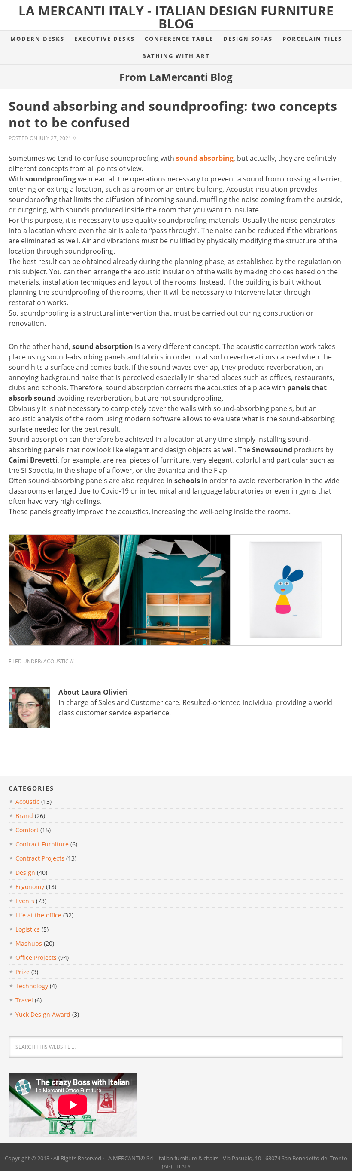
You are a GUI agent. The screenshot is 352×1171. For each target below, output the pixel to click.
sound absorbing (205, 158)
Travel (24, 1000)
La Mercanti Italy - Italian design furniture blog (176, 17)
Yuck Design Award (42, 1014)
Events (24, 901)
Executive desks (104, 39)
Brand (24, 816)
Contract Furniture (42, 844)
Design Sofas (248, 39)
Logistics (27, 929)
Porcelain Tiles (312, 39)
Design (25, 872)
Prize (22, 972)
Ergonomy (29, 887)
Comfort (27, 830)
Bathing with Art (176, 56)
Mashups (28, 943)
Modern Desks (37, 39)
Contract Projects (39, 858)
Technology (31, 986)
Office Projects (36, 957)
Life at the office (38, 915)
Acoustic (56, 661)
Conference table (179, 39)
